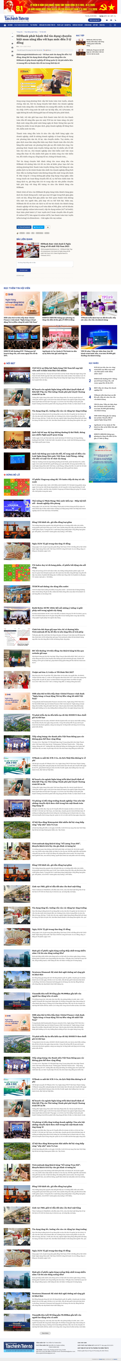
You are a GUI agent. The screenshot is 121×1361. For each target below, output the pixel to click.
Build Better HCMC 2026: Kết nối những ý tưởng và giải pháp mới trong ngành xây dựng (57, 609)
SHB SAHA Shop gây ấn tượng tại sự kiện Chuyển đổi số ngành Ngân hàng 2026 (105, 418)
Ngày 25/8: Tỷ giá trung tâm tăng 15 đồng (51, 543)
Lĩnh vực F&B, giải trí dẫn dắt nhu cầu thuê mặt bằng (56, 886)
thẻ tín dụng (39, 233)
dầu (33, 233)
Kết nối (95, 25)
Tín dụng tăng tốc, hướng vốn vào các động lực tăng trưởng (59, 411)
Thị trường (33, 25)
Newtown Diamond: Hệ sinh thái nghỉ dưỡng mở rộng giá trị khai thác (58, 973)
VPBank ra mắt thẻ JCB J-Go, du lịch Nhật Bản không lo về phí (59, 759)
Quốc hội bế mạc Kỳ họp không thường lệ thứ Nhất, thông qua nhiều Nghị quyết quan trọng (58, 433)
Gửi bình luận (24, 270)
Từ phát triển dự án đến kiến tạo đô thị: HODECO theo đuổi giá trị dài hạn (59, 716)
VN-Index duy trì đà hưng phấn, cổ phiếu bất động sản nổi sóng (59, 566)
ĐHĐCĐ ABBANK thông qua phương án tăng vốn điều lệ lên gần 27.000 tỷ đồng (58, 319)
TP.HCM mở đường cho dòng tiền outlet (50, 586)
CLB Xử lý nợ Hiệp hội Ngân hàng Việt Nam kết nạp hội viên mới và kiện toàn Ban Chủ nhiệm (57, 369)
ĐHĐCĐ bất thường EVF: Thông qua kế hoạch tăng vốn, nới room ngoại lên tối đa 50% (20, 353)
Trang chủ (19, 32)
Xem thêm (45, 1333)
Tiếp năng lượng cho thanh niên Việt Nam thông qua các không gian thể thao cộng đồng (58, 737)
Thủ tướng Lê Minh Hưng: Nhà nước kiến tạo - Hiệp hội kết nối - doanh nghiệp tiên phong (59, 502)
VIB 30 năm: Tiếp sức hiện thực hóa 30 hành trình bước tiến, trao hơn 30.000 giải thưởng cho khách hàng (98, 353)
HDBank (22, 233)
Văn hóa (102, 25)
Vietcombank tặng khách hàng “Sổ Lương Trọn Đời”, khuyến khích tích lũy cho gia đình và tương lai (56, 844)
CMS (102, 1359)
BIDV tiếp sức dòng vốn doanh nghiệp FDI (105, 389)
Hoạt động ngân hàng (21, 25)
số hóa (47, 233)
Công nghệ (88, 25)
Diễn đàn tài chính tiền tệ (47, 25)
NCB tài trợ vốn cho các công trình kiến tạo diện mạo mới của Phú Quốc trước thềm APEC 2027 (104, 370)
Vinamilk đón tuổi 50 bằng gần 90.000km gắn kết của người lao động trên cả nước (56, 994)
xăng (28, 233)
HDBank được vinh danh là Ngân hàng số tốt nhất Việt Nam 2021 (56, 245)
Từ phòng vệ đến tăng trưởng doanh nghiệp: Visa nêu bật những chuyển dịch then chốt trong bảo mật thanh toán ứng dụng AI (58, 803)
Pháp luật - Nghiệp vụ (64, 25)
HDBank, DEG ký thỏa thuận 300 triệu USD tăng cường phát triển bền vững (95, 42)
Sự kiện (10, 25)
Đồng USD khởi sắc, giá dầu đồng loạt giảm (52, 522)
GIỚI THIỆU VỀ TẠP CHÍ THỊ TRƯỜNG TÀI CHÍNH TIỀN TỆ (93, 1348)
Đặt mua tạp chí (94, 20)
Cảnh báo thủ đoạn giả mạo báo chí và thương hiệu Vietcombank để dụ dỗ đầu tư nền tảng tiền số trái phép (57, 630)
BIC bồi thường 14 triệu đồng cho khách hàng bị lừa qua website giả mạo (58, 652)
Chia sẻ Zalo (39, 227)
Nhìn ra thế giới (78, 25)
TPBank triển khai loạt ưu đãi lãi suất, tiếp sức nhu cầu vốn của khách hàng (98, 319)
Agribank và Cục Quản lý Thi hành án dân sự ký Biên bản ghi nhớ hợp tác (59, 352)
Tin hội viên (42, 32)
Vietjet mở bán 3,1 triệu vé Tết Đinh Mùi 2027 (53, 672)
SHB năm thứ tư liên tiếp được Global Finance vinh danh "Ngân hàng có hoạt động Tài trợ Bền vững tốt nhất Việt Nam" (21, 320)
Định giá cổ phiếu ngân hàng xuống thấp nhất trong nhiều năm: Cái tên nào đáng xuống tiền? (59, 951)
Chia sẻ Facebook (25, 227)
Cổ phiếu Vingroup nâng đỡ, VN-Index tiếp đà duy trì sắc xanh (58, 480)
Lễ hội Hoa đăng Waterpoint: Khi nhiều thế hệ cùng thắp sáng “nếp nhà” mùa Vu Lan (58, 823)
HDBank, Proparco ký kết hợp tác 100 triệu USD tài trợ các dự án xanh (95, 52)
